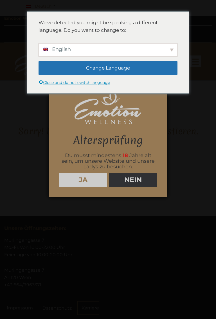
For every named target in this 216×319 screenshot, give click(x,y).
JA (83, 180)
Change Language (108, 68)
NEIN (133, 180)
